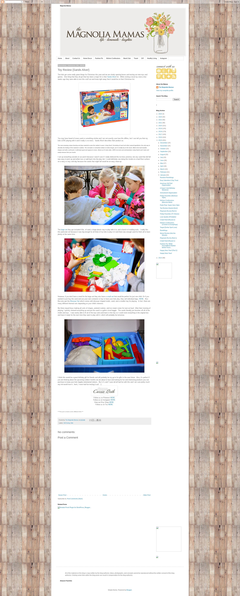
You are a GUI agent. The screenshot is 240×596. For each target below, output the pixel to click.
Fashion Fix (99, 58)
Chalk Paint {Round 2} (167, 220)
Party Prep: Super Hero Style (170, 205)
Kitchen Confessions (113, 58)
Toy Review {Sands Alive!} (169, 208)
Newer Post (62, 495)
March (162, 169)
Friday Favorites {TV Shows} (169, 214)
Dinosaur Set (75, 301)
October (163, 149)
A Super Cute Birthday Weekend (167, 189)
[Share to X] (95, 420)
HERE (141, 299)
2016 (160, 137)
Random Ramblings (167, 177)
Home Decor (87, 58)
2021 (160, 123)
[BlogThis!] (93, 420)
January (163, 175)
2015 (160, 140)
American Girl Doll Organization (166, 184)
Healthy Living (152, 58)
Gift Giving (67, 423)
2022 (160, 120)
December (164, 143)
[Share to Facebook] (97, 420)
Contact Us (76, 58)
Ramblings (163, 230)
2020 (160, 126)
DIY (142, 58)
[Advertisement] (168, 320)
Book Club (127, 58)
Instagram (163, 58)
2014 (160, 258)
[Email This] (90, 420)
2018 (160, 131)
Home (60, 58)
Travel (136, 58)
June (162, 160)
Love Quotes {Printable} (168, 217)
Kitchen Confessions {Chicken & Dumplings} (169, 223)
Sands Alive (111, 77)
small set (110, 296)
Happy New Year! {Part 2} (168, 250)
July (161, 157)
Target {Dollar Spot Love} (168, 227)
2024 (160, 114)
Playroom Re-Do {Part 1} (168, 238)
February (163, 172)
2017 (160, 134)
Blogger (129, 590)
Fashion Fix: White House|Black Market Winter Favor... (168, 245)
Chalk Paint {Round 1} (167, 241)
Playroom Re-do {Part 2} (168, 211)
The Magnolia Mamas (166, 87)
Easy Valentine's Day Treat (169, 180)
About (67, 58)
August (162, 154)
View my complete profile (164, 90)
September (164, 151)
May (162, 163)
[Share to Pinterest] (100, 420)
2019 (160, 128)
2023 (160, 117)
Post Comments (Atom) (75, 499)
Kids (72, 423)
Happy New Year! (166, 253)
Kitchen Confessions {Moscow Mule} (167, 201)
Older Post (146, 495)
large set (64, 230)
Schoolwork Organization (168, 193)
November (164, 146)
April (162, 166)
